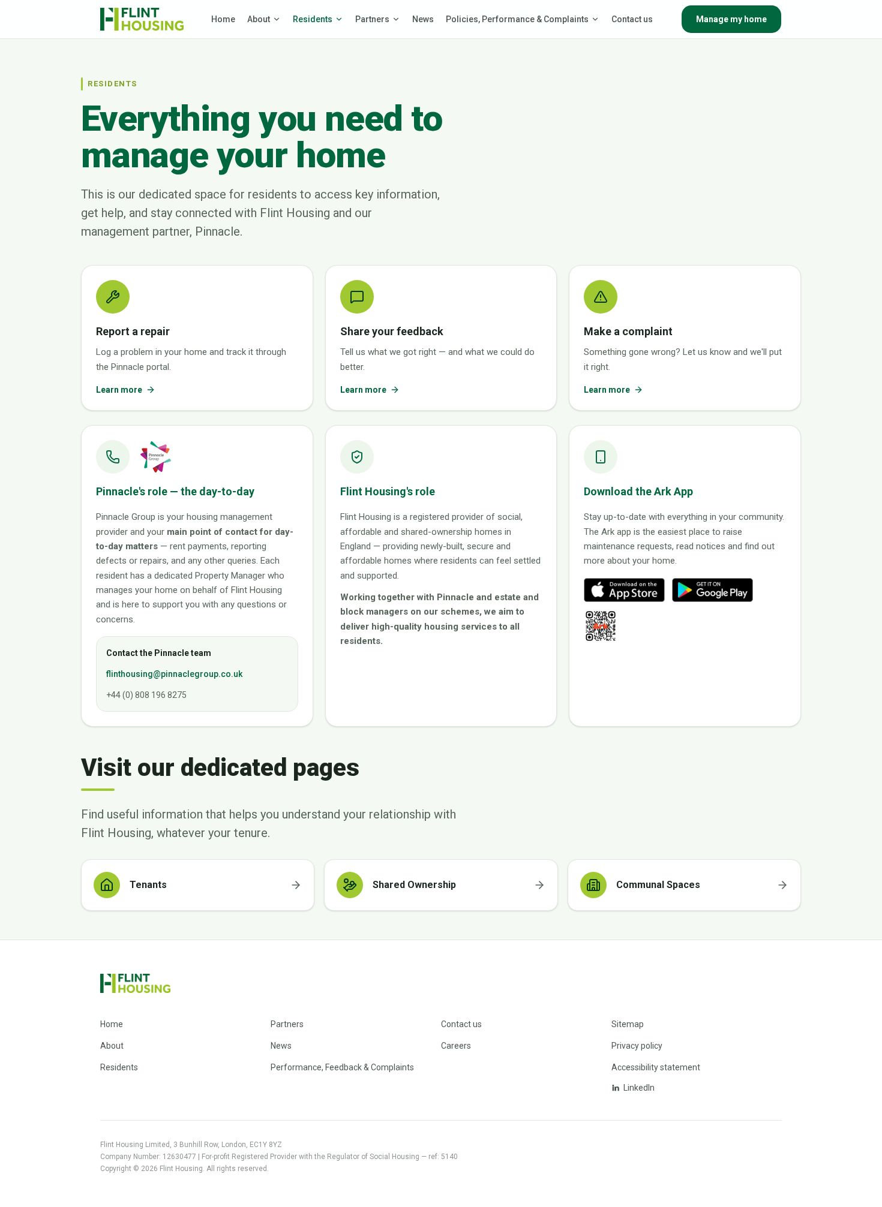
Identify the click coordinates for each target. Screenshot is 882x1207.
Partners (372, 19)
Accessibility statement (655, 1067)
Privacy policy (636, 1046)
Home (223, 19)
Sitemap (627, 1024)
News (423, 19)
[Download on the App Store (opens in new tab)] (624, 590)
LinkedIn (639, 1087)
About (258, 19)
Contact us (632, 19)
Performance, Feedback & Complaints (342, 1067)
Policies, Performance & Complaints (517, 19)
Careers (456, 1046)
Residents (312, 19)
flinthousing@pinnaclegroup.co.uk (174, 674)
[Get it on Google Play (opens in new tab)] (712, 590)
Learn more (119, 390)
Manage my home (731, 19)
